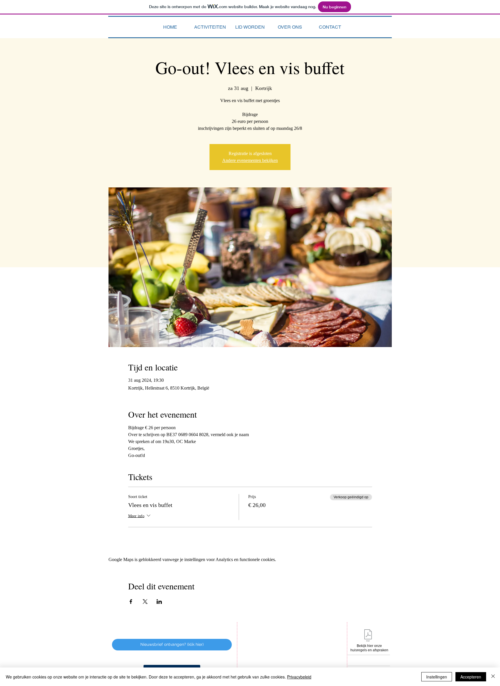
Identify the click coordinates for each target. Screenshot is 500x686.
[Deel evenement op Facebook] (131, 601)
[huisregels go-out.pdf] (368, 636)
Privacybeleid (299, 677)
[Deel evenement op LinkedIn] (159, 601)
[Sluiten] (493, 676)
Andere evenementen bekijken (250, 160)
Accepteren (470, 677)
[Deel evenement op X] (145, 601)
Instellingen (436, 677)
